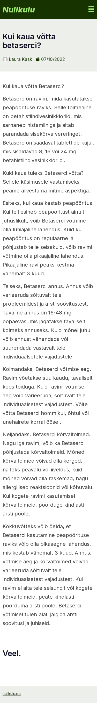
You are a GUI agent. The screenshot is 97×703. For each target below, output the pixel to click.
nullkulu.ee (12, 693)
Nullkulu (19, 9)
